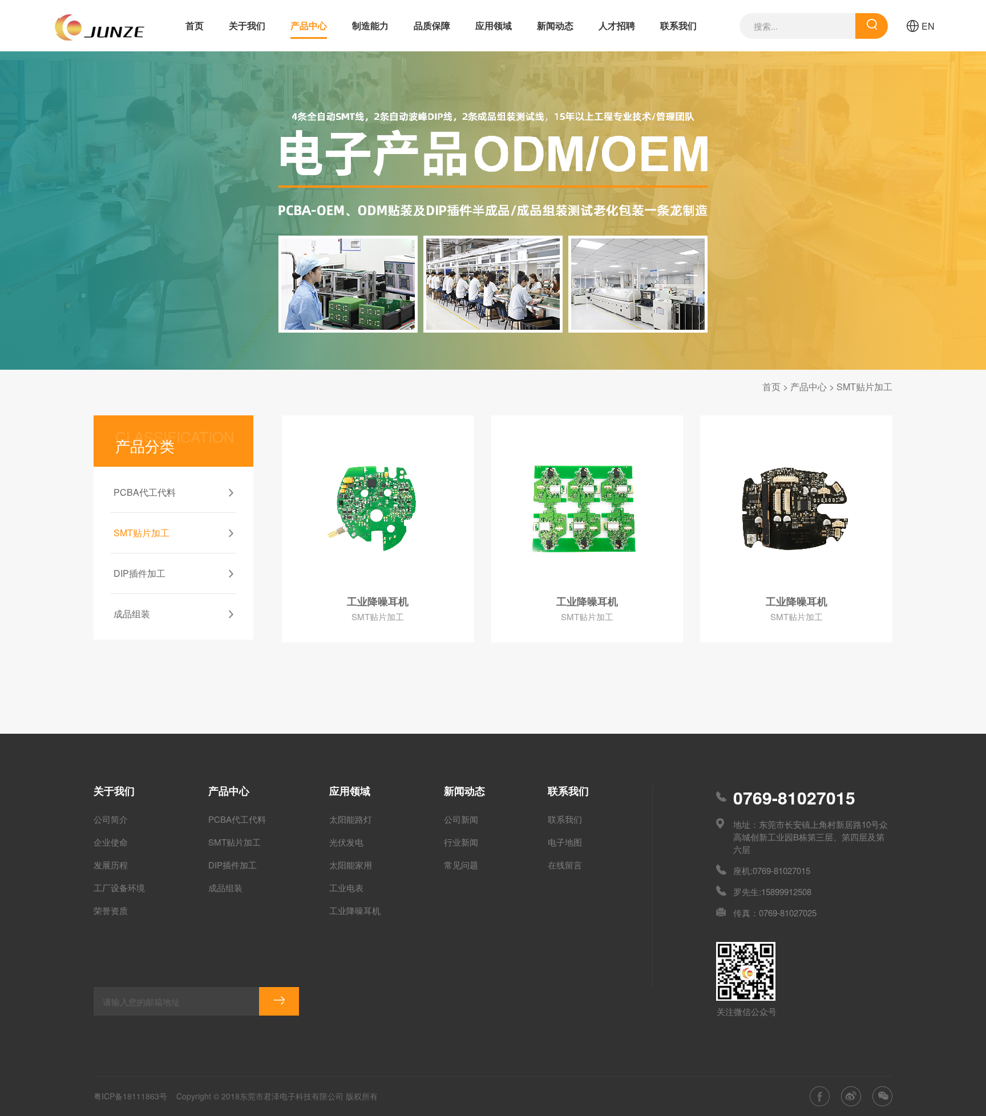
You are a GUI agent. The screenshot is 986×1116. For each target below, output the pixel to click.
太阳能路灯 (350, 819)
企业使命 (111, 842)
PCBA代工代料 (237, 819)
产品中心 (308, 25)
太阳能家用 (350, 865)
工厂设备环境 (119, 887)
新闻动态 (555, 25)
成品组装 (225, 887)
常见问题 (461, 865)
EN (928, 26)
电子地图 (565, 842)
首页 (194, 25)
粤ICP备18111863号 (130, 1096)
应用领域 (493, 25)
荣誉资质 (111, 910)
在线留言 (565, 865)
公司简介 (111, 819)
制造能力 (370, 25)
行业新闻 (461, 842)
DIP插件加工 (232, 865)
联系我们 (678, 25)
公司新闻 (461, 819)
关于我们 (247, 25)
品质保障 (432, 25)
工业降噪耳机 (355, 910)
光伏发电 (346, 842)
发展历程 (111, 865)
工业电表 (346, 887)
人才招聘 (617, 25)
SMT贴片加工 (864, 386)
